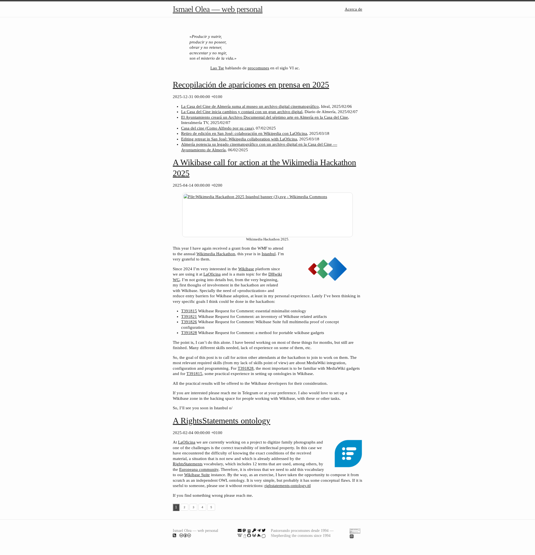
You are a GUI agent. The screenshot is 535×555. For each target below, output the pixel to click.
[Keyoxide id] (245, 535)
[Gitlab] (254, 535)
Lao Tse (217, 68)
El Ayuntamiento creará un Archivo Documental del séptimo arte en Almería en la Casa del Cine (264, 117)
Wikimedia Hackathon (215, 254)
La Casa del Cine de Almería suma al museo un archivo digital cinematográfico (250, 106)
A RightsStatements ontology (221, 420)
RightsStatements (188, 464)
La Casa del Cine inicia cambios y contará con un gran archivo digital (241, 111)
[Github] (249, 535)
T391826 (189, 322)
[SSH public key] (254, 530)
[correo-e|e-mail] (240, 530)
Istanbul (269, 254)
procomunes (258, 68)
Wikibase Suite (197, 475)
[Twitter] (264, 530)
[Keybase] (259, 535)
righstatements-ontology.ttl (287, 485)
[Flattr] (264, 535)
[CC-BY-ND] (185, 535)
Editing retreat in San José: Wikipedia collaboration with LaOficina (239, 139)
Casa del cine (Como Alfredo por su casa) (217, 128)
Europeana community (198, 469)
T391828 (189, 332)
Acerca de (353, 9)
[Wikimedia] (239, 535)
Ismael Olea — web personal (217, 9)
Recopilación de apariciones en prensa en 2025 (251, 84)
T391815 (189, 311)
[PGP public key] (249, 530)
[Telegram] (259, 530)
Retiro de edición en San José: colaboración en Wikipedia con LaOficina (244, 133)
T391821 (189, 316)
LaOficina (212, 274)
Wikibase (246, 269)
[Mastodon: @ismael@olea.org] (244, 530)
